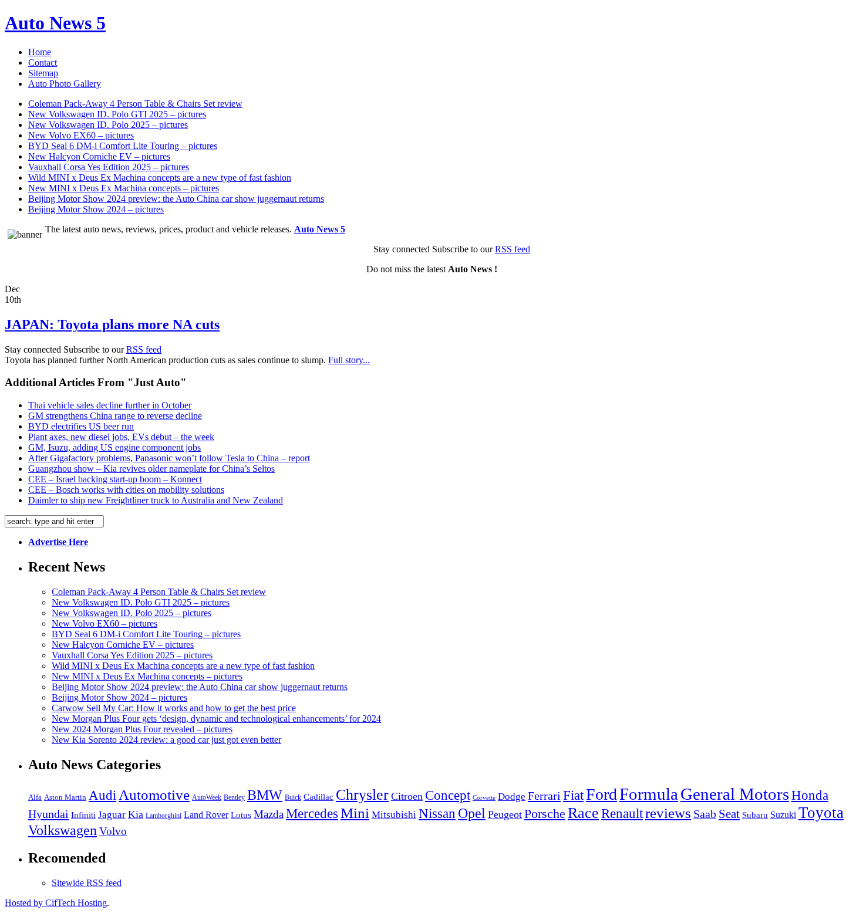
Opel (472, 813)
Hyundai (48, 813)
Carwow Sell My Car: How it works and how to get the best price (174, 708)
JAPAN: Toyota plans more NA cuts (112, 324)
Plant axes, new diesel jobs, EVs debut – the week (121, 437)
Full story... (349, 360)
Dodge (511, 796)
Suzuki (783, 815)
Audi (102, 795)
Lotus (241, 815)
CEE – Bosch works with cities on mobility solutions (126, 490)
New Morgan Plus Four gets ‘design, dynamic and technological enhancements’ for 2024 (216, 718)
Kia (135, 814)
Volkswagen (62, 830)
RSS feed (512, 249)
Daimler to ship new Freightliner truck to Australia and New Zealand (155, 500)
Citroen (407, 796)
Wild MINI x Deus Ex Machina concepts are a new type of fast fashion (159, 177)
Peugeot (505, 814)
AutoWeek (206, 797)
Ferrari (544, 795)
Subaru (755, 815)
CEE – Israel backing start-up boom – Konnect (115, 479)
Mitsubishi (394, 814)
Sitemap (43, 73)
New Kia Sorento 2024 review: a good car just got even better (166, 740)
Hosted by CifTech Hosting (56, 903)
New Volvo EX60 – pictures (81, 135)
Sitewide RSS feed (87, 883)
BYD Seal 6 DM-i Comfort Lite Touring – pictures (122, 146)
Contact (42, 62)
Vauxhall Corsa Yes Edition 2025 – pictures (108, 167)
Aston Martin (65, 797)
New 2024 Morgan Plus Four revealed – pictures (142, 729)
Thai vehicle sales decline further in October (109, 405)
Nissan (437, 813)
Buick (293, 797)
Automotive (154, 795)
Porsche (544, 813)
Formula (648, 793)
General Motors (734, 793)
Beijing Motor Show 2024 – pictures (96, 209)
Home (39, 52)
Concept (447, 795)
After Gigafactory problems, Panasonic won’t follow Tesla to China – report (169, 458)
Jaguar (112, 814)
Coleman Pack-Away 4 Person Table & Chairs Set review (135, 104)
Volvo (113, 831)
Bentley (234, 797)
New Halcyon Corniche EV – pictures (99, 156)
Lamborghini (163, 815)
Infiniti (83, 815)
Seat (729, 814)
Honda (809, 795)
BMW (264, 795)
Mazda (269, 814)
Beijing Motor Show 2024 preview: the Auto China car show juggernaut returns (176, 199)
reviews (668, 813)
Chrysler (362, 794)
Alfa (35, 797)
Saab (704, 814)
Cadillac (318, 797)
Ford (601, 794)
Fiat (573, 795)
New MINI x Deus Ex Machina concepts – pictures (123, 188)
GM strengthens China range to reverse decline (115, 416)
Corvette (484, 797)
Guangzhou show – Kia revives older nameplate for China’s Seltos (151, 469)
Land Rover (206, 815)
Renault (622, 813)
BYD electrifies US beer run (81, 426)
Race (583, 812)
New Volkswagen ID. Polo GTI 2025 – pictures (117, 114)
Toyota (821, 812)
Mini (355, 813)
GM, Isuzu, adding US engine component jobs (114, 447)
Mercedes (312, 813)
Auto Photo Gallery (64, 84)
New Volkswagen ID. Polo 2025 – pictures (108, 125)
